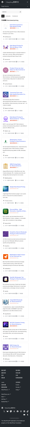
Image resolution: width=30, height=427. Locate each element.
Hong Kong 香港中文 (10, 408)
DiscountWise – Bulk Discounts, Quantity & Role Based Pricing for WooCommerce (18, 210)
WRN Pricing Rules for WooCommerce (15, 165)
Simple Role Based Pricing (17, 187)
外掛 (17, 375)
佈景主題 (18, 373)
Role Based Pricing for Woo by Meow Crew (16, 46)
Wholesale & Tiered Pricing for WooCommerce (18, 140)
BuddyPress (5, 401)
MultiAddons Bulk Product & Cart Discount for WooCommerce (17, 255)
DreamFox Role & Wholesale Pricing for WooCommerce (18, 232)
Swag (18, 389)
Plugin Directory (5, 6)
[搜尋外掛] (20, 12)
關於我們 (3, 370)
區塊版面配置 (19, 377)
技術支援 (3, 384)
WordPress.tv (5, 389)
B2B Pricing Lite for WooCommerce (15, 346)
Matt (3, 396)
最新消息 (3, 373)
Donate (18, 387)
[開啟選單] (28, 2)
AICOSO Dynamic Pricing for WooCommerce (17, 323)
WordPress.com (6, 394)
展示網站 (18, 370)
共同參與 (18, 382)
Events (17, 384)
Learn (2, 382)
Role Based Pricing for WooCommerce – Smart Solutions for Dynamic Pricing (18, 118)
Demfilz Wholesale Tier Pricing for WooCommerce (18, 278)
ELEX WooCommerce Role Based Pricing (16, 25)
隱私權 (3, 377)
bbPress (4, 399)
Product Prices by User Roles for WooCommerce (17, 68)
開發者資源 (4, 387)
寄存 (2, 375)
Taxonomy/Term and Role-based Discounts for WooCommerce (17, 93)
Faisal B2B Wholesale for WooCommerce (16, 300)
